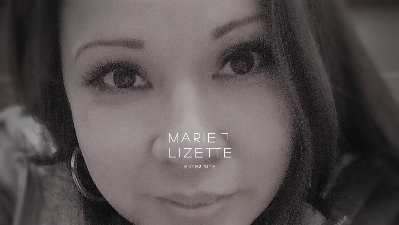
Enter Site (200, 166)
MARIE (194, 137)
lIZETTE (201, 152)
